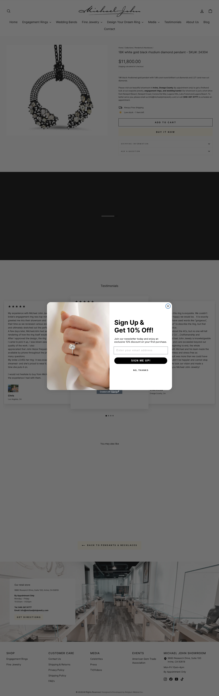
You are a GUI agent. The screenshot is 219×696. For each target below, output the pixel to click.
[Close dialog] (168, 306)
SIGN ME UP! (141, 360)
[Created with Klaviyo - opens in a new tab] (109, 392)
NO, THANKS (140, 370)
